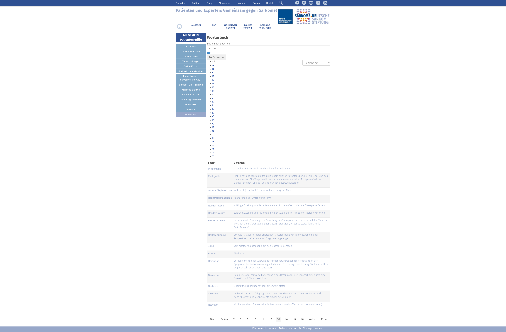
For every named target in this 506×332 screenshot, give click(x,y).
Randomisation (216, 205)
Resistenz (213, 286)
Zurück (224, 319)
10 (254, 319)
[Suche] (208, 53)
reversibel (213, 293)
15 (294, 319)
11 (262, 319)
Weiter (312, 319)
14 (286, 319)
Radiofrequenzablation (220, 197)
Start (212, 319)
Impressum (271, 328)
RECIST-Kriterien (217, 220)
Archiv (297, 328)
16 (302, 319)
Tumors (254, 197)
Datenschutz (286, 328)
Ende (324, 319)
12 (270, 319)
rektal (211, 246)
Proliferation (214, 168)
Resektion (213, 275)
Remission (213, 261)
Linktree (317, 328)
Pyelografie (214, 176)
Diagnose (271, 238)
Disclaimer (257, 328)
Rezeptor (213, 304)
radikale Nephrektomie (220, 190)
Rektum (212, 253)
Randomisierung (216, 212)
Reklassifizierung (217, 234)
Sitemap (307, 328)
